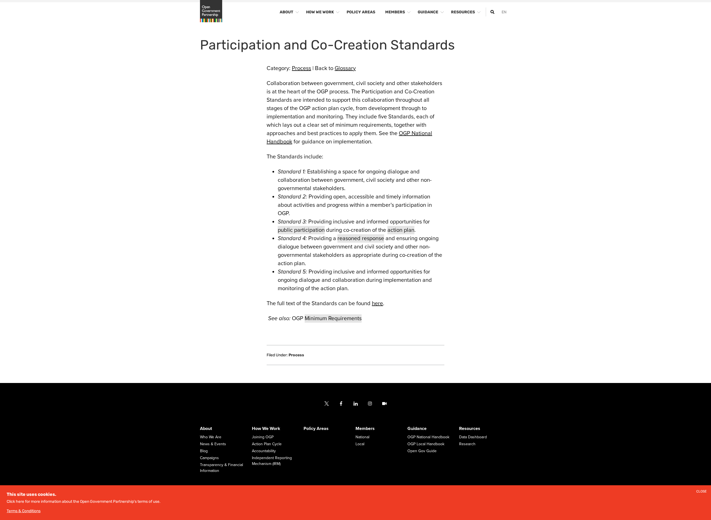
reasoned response (360, 238)
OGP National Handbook (428, 437)
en (504, 12)
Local (360, 444)
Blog (204, 451)
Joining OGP (263, 437)
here (377, 303)
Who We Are (210, 437)
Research (467, 444)
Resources (469, 428)
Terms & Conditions (24, 511)
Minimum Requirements (333, 318)
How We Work (266, 428)
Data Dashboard (473, 437)
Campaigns (209, 458)
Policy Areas (316, 428)
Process (301, 68)
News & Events (213, 444)
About (206, 428)
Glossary (345, 68)
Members (365, 428)
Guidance (417, 428)
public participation (301, 230)
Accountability (264, 451)
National (362, 437)
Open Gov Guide (422, 451)
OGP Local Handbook (425, 444)
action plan (400, 230)
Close (701, 491)
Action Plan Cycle (267, 444)
